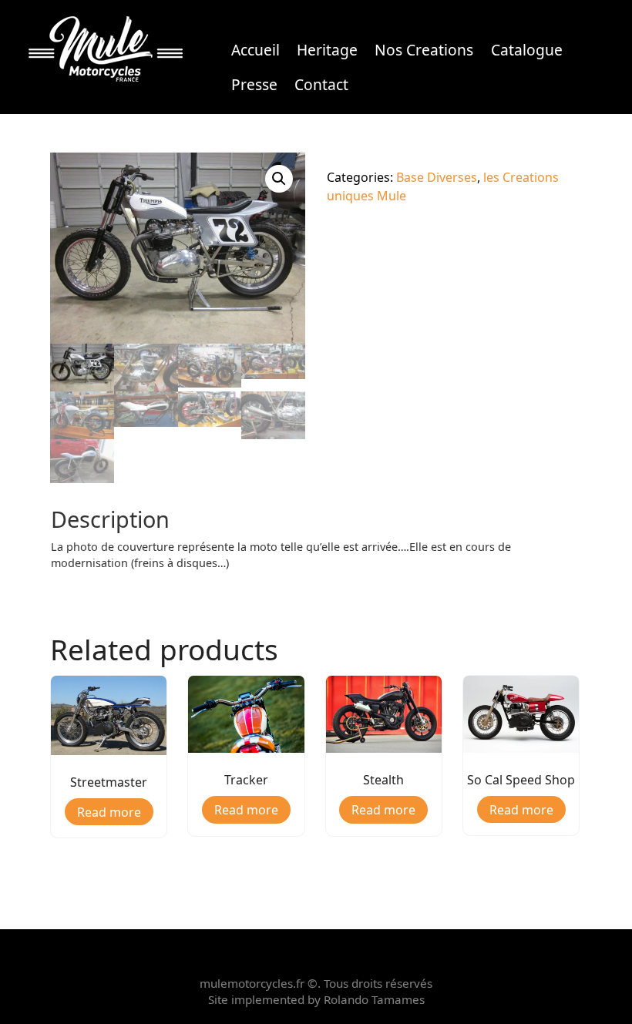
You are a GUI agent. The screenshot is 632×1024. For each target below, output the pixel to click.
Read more (109, 812)
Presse (254, 84)
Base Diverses (436, 177)
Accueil (255, 49)
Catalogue (527, 49)
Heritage (327, 49)
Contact (321, 84)
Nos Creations (424, 49)
